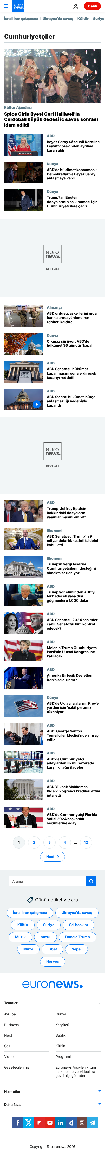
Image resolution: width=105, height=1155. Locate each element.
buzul (45, 937)
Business (11, 1024)
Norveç (52, 961)
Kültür (83, 18)
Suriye (98, 18)
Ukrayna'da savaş (58, 18)
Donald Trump (77, 937)
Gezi (7, 1046)
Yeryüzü (62, 1024)
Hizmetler (12, 1091)
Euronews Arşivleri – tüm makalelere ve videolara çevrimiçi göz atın (76, 1071)
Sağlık (61, 1035)
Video (9, 1056)
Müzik (20, 937)
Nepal (77, 949)
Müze (28, 949)
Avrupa (10, 1014)
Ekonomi (54, 530)
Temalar (11, 1002)
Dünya (52, 164)
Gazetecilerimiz (17, 1067)
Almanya (54, 307)
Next (50, 856)
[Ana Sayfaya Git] (18, 6)
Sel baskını (78, 924)
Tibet (52, 949)
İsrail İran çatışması (21, 18)
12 (86, 842)
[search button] (91, 881)
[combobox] (52, 881)
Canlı (92, 6)
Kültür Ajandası (18, 107)
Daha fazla (12, 1104)
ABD (51, 136)
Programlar (65, 1056)
